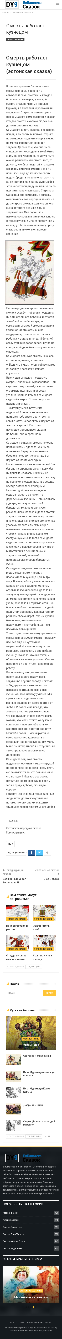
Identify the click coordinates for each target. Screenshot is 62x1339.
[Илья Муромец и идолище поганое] (13, 1076)
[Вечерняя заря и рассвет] (17, 913)
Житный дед (31, 1044)
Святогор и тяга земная (37, 1055)
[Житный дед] (31, 1033)
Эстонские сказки (15, 40)
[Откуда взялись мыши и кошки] (17, 943)
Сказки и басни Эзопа (14, 1241)
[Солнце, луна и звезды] (44, 943)
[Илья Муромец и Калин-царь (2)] (13, 1092)
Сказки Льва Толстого (14, 1234)
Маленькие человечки (31, 1297)
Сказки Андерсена (12, 1248)
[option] (31, 1286)
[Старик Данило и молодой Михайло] (13, 1125)
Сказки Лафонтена (12, 1227)
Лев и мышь (51, 878)
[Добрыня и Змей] (13, 1109)
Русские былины (31, 1039)
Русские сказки (11, 1220)
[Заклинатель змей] (44, 913)
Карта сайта (47, 1193)
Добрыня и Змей (33, 1105)
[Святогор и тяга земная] (13, 1059)
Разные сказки (10, 1213)
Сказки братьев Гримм (31, 1291)
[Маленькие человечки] (31, 1284)
